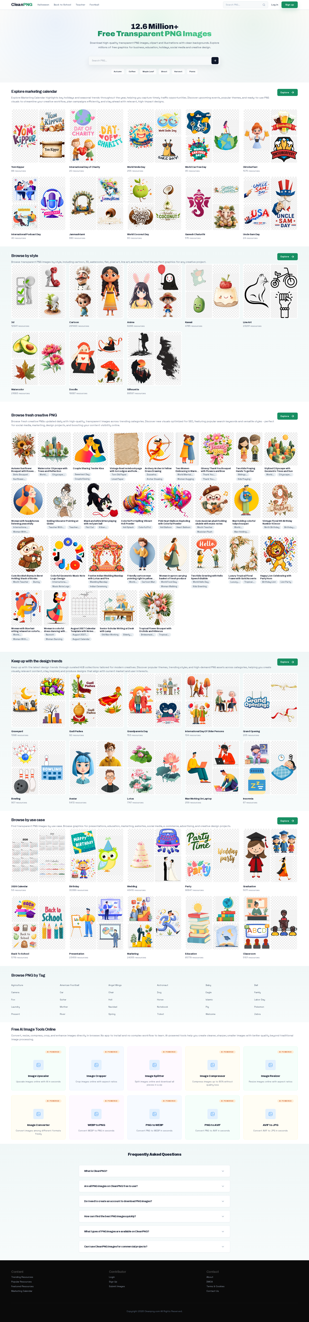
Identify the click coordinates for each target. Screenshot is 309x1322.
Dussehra (151, 474)
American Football (69, 985)
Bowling (15, 798)
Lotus (130, 798)
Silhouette (133, 389)
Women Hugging (186, 479)
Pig (207, 1006)
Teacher (80, 4)
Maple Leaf (148, 71)
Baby (208, 985)
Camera (15, 992)
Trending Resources (22, 1277)
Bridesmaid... (147, 634)
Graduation (249, 886)
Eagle (209, 992)
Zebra (257, 1014)
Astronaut (162, 985)
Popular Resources (21, 1281)
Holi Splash (128, 527)
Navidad (112, 1006)
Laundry (15, 1006)
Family (257, 992)
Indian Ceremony (98, 586)
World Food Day (169, 582)
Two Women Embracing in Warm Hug (186, 471)
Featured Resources (22, 1286)
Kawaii (188, 322)
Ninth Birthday (271, 527)
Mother (64, 1006)
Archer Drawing (154, 479)
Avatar (73, 798)
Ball (256, 985)
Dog (159, 992)
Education (191, 953)
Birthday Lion (269, 582)
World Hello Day (201, 582)
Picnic (192, 71)
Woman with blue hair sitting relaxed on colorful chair (25, 631)
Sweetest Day (82, 474)
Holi (110, 999)
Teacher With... (56, 527)
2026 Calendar (19, 886)
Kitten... (103, 527)
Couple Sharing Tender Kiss (88, 468)
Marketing (132, 953)
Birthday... (289, 527)
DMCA (209, 1281)
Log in (274, 4)
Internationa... (20, 527)
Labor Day (259, 999)
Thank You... (209, 474)
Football (94, 4)
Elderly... (127, 634)
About (209, 1277)
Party (188, 886)
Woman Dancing (54, 639)
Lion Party (286, 582)
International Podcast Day (26, 234)
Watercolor (17, 389)
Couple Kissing (82, 479)
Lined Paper (118, 479)
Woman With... (20, 531)
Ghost (164, 71)
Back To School (20, 953)
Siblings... (243, 474)
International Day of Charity (84, 167)
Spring (111, 1014)
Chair (111, 992)
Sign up (289, 4)
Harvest (178, 71)
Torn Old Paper (119, 474)
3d (12, 322)
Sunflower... (19, 479)
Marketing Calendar (21, 1291)
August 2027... (80, 634)
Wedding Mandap (99, 582)
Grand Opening (251, 731)
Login (112, 1277)
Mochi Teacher (204, 527)
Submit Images (117, 1286)
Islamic (209, 999)
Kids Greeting (200, 586)
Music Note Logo (60, 586)
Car (61, 992)
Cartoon (74, 322)
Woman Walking (169, 586)
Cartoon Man (148, 582)
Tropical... (249, 582)
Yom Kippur (17, 167)
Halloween (43, 4)
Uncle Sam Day (251, 234)
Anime (130, 322)
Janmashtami (77, 234)
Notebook (162, 1006)
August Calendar (81, 639)
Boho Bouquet (20, 474)
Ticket (160, 1014)
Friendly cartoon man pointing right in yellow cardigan (139, 578)
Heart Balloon (183, 527)
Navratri (50, 634)
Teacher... (74, 527)
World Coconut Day (138, 234)
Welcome (210, 1014)
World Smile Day (136, 167)
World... (43, 474)
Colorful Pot (145, 527)
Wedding (132, 886)
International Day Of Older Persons (204, 731)
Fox (13, 999)
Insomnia (248, 798)
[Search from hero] (215, 60)
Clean (21, 4)
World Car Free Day (195, 167)
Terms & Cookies (215, 1286)
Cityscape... (58, 474)
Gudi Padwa (76, 731)
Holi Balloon (166, 527)
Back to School (62, 4)
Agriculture (17, 985)
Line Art (247, 322)
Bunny (36, 582)
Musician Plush (204, 531)
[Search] (264, 4)
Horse (160, 999)
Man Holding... (241, 531)
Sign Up (113, 1281)
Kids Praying (244, 479)
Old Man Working (110, 634)
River (62, 1014)
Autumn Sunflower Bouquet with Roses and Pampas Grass (22, 471)
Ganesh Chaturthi (195, 234)
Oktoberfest (250, 167)
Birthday (74, 886)
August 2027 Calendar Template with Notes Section (83, 631)
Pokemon (259, 1006)
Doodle (73, 389)
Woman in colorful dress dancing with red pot (54, 631)
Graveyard (17, 731)
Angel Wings (115, 985)
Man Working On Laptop (198, 798)
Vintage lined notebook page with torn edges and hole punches (126, 471)
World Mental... (185, 474)
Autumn (118, 71)
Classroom (249, 953)
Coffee (132, 71)
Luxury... (234, 582)
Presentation (76, 953)
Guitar (63, 999)
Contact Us (212, 1291)
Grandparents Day (137, 731)
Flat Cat (90, 527)
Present (15, 1014)
